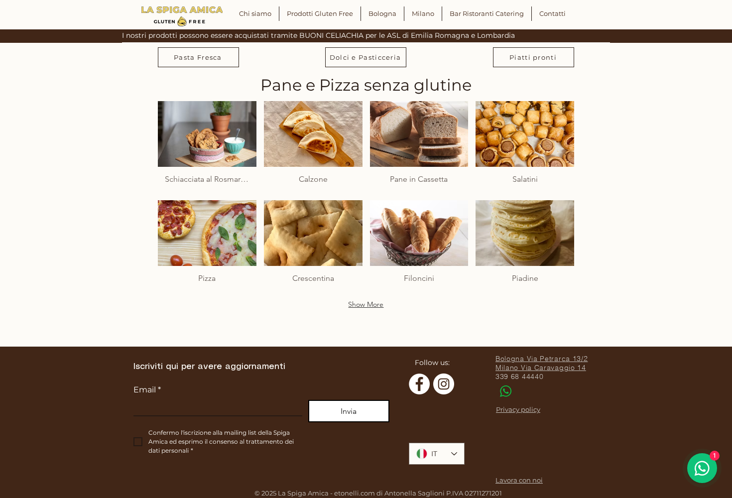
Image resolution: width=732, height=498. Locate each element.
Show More (365, 304)
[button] (207, 147)
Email (147, 389)
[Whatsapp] (505, 391)
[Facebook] (419, 384)
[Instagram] (443, 384)
